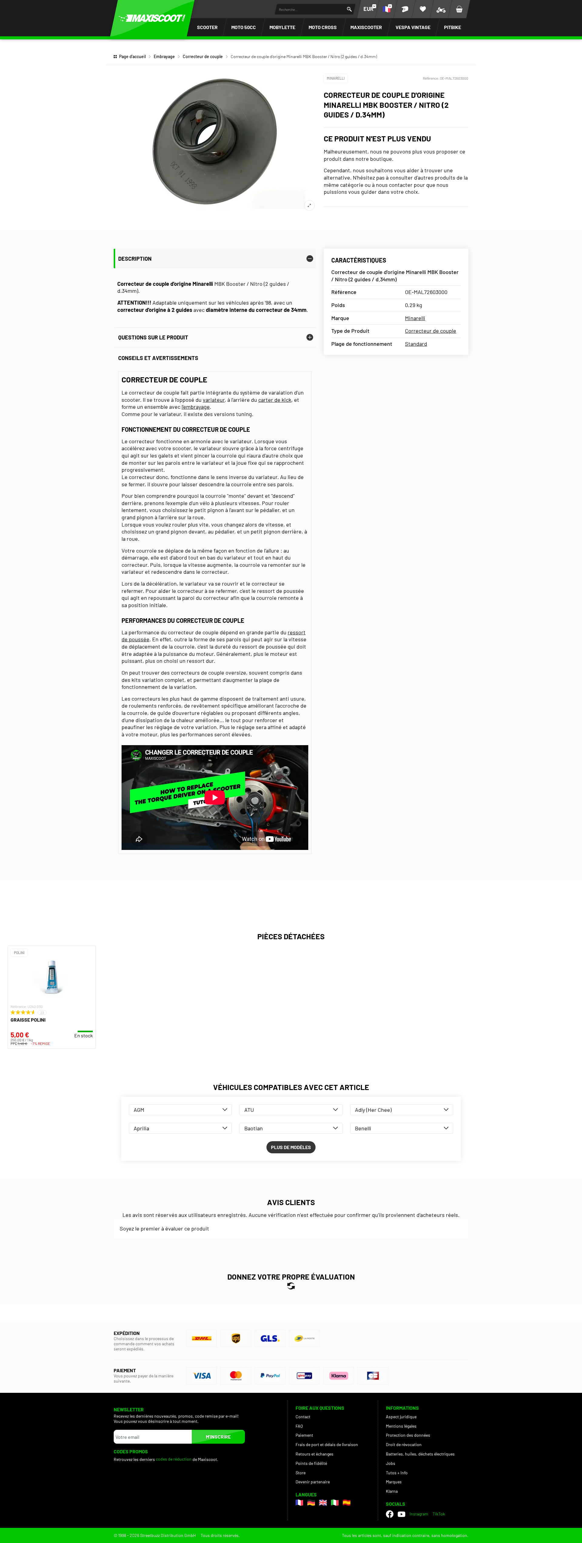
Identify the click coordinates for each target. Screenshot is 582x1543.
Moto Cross (323, 27)
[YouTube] (401, 1514)
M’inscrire (218, 1436)
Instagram (419, 1513)
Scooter (207, 27)
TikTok (439, 1513)
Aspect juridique (401, 1416)
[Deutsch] (311, 1502)
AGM (139, 1109)
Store (301, 1472)
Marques (394, 1481)
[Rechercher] (349, 9)
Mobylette (282, 27)
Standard (416, 343)
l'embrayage (196, 406)
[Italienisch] (335, 1502)
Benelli (363, 1128)
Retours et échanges (314, 1453)
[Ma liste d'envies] (423, 9)
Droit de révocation (404, 1444)
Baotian (253, 1128)
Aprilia (141, 1128)
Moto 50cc (243, 27)
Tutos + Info (397, 1472)
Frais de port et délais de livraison (327, 1444)
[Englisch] (323, 1502)
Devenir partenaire (313, 1481)
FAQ (299, 1426)
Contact (303, 1416)
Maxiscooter (366, 27)
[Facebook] (389, 1514)
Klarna (392, 1491)
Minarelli (336, 78)
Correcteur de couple (203, 56)
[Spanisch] (346, 1502)
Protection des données (408, 1435)
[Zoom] (309, 205)
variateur (214, 399)
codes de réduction (174, 1459)
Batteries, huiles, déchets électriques (420, 1453)
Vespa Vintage (413, 27)
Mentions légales (401, 1426)
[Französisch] (299, 1502)
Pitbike (452, 27)
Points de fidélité (311, 1463)
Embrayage (164, 56)
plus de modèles (291, 1147)
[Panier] (459, 9)
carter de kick (274, 399)
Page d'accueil (132, 56)
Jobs (390, 1463)
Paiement (304, 1435)
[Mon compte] (405, 9)
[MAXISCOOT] (152, 18)
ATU (249, 1109)
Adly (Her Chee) (373, 1109)
